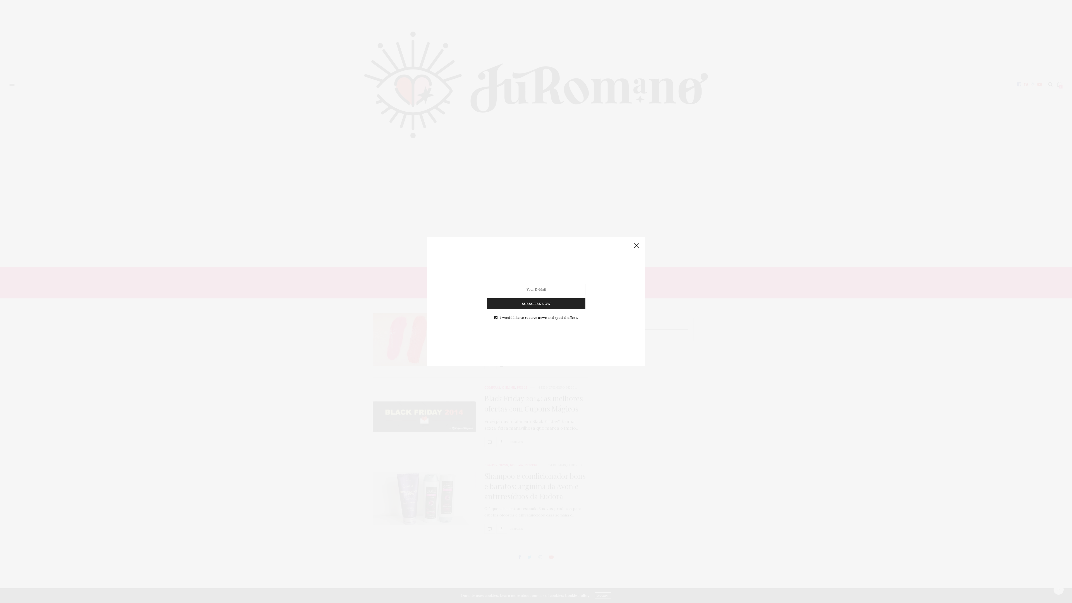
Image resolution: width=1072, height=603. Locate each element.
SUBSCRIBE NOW (536, 304)
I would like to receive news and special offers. (539, 317)
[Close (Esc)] (636, 245)
